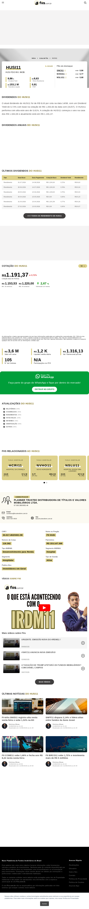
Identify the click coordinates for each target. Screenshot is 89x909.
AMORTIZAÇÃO (11, 424)
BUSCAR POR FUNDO (85, 3)
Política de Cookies (76, 882)
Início (34, 58)
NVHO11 (61, 74)
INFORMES (10, 421)
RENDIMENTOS (11, 415)
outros (9, 427)
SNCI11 (60, 71)
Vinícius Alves (14, 724)
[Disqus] (44, 803)
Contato (72, 875)
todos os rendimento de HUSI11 (44, 216)
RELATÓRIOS (11, 409)
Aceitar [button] (44, 904)
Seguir (50, 66)
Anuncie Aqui (74, 886)
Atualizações (74, 865)
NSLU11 (60, 77)
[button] (44, 482)
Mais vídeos (44, 682)
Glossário (72, 868)
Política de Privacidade (78, 879)
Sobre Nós (73, 872)
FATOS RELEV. (11, 418)
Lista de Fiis (43, 58)
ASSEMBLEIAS (11, 412)
